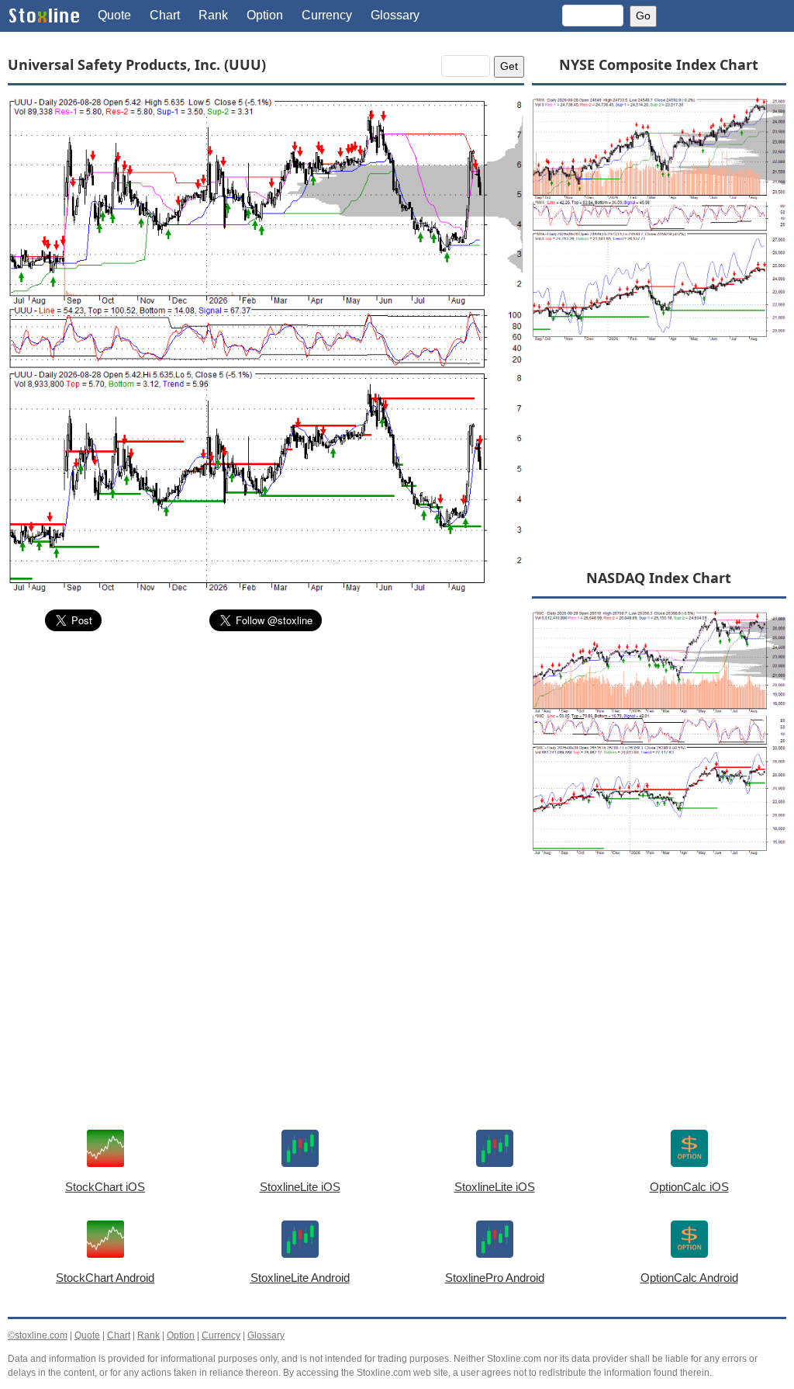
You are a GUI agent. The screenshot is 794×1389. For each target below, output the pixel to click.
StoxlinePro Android (494, 1277)
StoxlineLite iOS (300, 1186)
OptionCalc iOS (689, 1186)
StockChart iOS (105, 1186)
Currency (327, 15)
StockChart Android (105, 1277)
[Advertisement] (266, 760)
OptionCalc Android (689, 1277)
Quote (114, 15)
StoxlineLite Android (300, 1277)
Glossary (395, 15)
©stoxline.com (37, 1335)
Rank (213, 15)
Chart (165, 15)
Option (265, 15)
